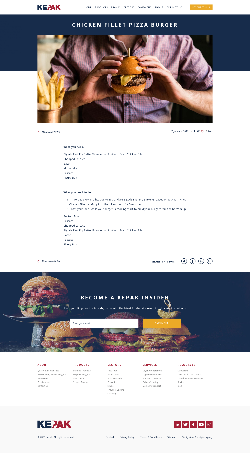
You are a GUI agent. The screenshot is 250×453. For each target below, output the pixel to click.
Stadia (110, 385)
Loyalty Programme (10, 26)
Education (112, 382)
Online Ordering (9, 34)
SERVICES (150, 364)
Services (4, 23)
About (159, 7)
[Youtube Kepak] (201, 424)
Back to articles (51, 132)
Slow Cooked (78, 378)
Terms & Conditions (151, 437)
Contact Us (42, 385)
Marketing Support (152, 385)
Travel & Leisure (115, 389)
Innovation (42, 378)
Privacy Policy (127, 437)
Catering (111, 393)
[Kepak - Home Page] (59, 424)
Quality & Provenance (48, 370)
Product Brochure (81, 382)
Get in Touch (175, 7)
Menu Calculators (9, 50)
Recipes (4, 48)
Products (101, 7)
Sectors (129, 7)
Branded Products (81, 370)
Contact (110, 437)
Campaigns (144, 7)
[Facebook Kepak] (192, 261)
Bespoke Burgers (81, 374)
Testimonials (43, 382)
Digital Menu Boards (11, 29)
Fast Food (112, 370)
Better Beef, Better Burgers (51, 374)
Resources (5, 40)
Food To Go (113, 374)
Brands (116, 7)
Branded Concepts (10, 31)
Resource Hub (201, 7)
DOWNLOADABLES (10, 53)
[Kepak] (49, 13)
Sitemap (171, 437)
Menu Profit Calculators (189, 374)
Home (88, 7)
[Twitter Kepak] (184, 261)
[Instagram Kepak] (209, 424)
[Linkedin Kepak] (201, 261)
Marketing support (10, 37)
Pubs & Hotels (114, 378)
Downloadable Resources (190, 378)
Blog (2, 42)
